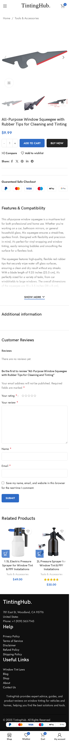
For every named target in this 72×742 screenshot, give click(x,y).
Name (6, 449)
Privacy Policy (11, 636)
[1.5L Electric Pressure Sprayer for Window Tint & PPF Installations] (18, 542)
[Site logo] (34, 6)
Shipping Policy (12, 654)
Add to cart (32, 143)
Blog (5, 674)
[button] (6, 57)
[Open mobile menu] (5, 6)
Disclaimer (9, 645)
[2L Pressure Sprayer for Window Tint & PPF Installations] (52, 542)
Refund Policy (11, 650)
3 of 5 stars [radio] (28, 395)
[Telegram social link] (32, 161)
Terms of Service (13, 641)
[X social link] (17, 161)
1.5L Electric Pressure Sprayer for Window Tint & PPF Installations (17, 565)
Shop (6, 678)
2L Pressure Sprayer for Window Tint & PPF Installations (51, 565)
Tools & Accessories (27, 18)
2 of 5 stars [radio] (25, 395)
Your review (10, 402)
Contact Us (9, 687)
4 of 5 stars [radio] (31, 395)
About (6, 683)
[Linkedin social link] (27, 161)
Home (6, 18)
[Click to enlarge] (9, 83)
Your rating (9, 395)
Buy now (57, 143)
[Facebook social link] (12, 161)
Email (6, 466)
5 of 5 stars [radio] (34, 395)
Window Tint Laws (14, 669)
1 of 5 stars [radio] (22, 395)
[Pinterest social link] (22, 161)
